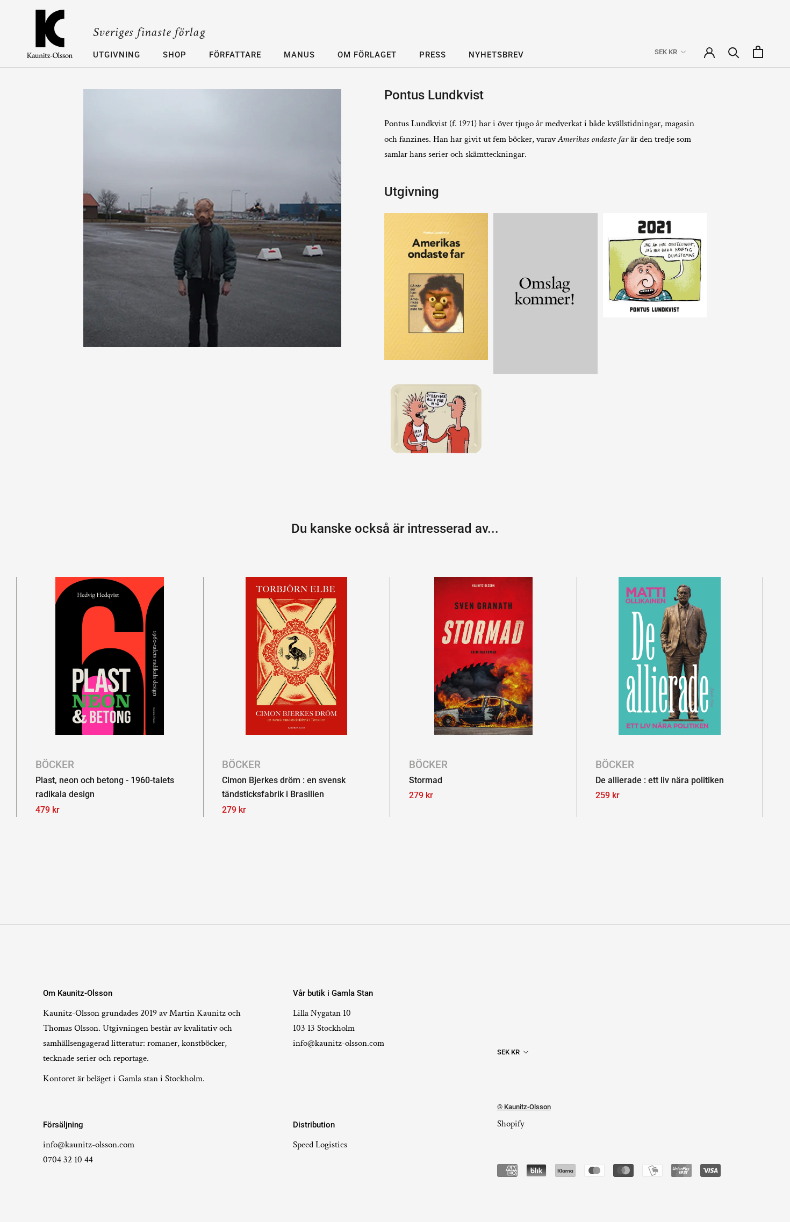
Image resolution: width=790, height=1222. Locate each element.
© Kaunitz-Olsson (524, 1107)
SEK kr (666, 52)
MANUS (299, 55)
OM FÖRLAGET (367, 55)
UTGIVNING (116, 55)
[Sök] (733, 51)
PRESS (432, 55)
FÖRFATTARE (235, 55)
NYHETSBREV (496, 55)
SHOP (174, 55)
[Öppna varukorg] (758, 52)
